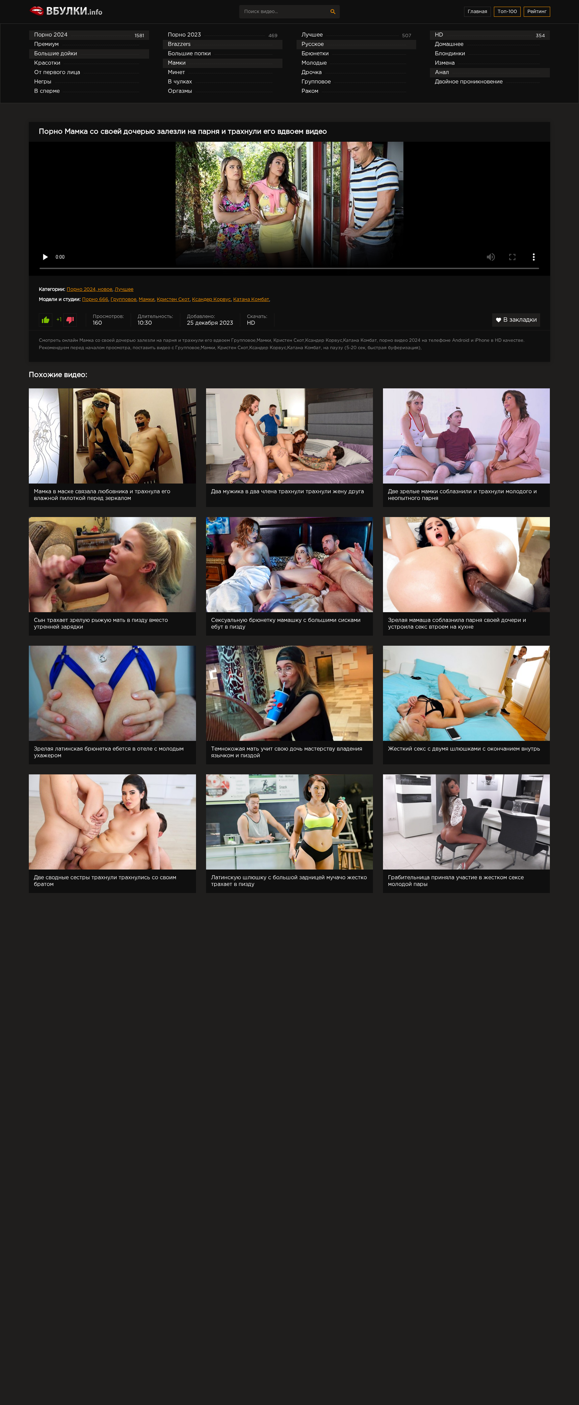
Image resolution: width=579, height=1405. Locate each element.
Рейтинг (536, 12)
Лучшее (124, 290)
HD (251, 323)
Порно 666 (95, 300)
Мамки (146, 300)
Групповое (123, 300)
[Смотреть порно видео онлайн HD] (87, 11)
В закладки (516, 320)
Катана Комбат (251, 300)
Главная (477, 12)
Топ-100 (507, 12)
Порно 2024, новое (89, 290)
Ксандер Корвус (211, 300)
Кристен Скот (173, 300)
